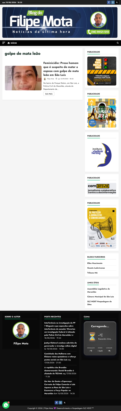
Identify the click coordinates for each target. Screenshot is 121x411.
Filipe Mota (50, 79)
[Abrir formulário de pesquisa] (118, 43)
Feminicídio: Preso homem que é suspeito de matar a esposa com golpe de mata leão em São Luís (23, 78)
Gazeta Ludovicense (96, 268)
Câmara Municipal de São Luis (100, 296)
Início (14, 43)
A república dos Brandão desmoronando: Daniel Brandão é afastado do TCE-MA (59, 370)
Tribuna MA (92, 272)
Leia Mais (49, 94)
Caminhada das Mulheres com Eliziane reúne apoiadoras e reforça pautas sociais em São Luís (60, 356)
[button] (3, 43)
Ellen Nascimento (94, 263)
